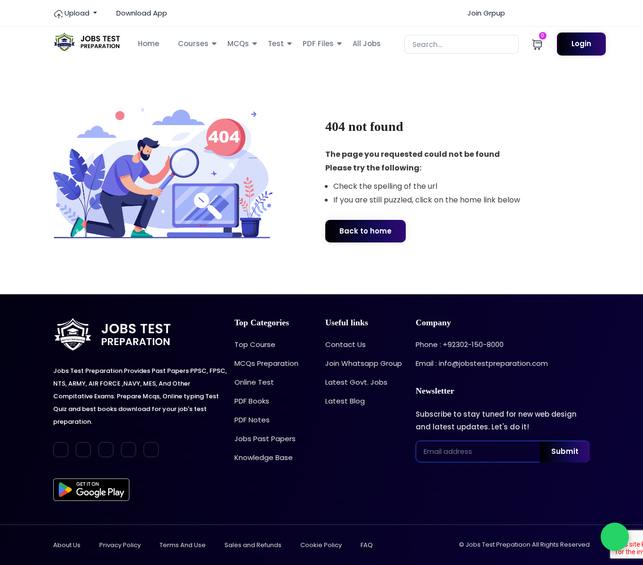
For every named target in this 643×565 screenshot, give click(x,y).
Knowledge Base (263, 457)
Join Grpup (485, 13)
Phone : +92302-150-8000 (460, 344)
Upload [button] (77, 13)
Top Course (254, 344)
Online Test (254, 382)
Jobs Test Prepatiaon (498, 544)
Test (276, 43)
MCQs (238, 43)
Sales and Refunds (253, 545)
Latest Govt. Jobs (356, 382)
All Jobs (367, 43)
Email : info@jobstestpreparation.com (482, 363)
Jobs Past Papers (265, 439)
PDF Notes (252, 420)
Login (581, 43)
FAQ (367, 545)
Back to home (365, 231)
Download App (140, 13)
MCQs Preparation (266, 363)
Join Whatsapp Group (363, 363)
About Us (66, 545)
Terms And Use (183, 545)
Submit (565, 451)
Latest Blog (345, 401)
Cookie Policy (321, 545)
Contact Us (345, 344)
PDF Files (318, 43)
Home (148, 43)
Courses (193, 43)
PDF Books (251, 401)
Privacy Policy (120, 545)
